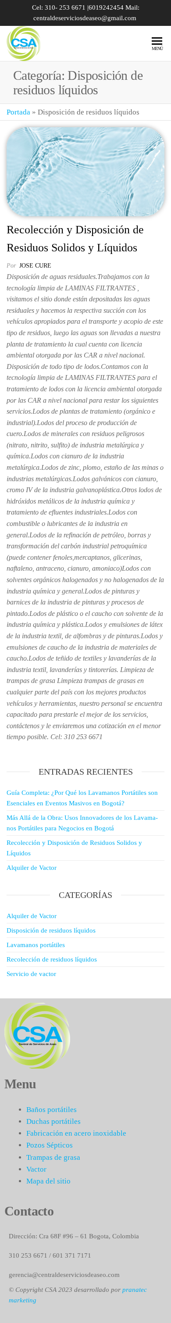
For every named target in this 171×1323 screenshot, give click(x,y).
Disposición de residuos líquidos (51, 930)
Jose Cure (35, 265)
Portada (18, 112)
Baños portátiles (51, 1109)
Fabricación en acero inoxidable (76, 1133)
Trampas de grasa (53, 1157)
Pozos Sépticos (49, 1145)
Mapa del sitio (48, 1181)
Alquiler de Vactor (32, 867)
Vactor (36, 1169)
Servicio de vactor (31, 973)
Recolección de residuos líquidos (52, 959)
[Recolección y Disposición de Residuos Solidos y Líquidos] (85, 171)
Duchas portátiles (53, 1121)
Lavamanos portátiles (36, 944)
